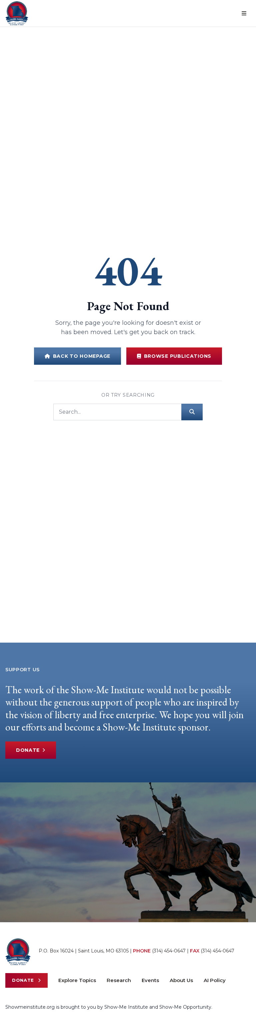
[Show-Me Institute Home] (16, 13)
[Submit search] (192, 412)
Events (150, 980)
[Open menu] (244, 13)
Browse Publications (177, 356)
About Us (181, 980)
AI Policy (215, 980)
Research (119, 980)
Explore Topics (77, 980)
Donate (28, 750)
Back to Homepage (81, 356)
